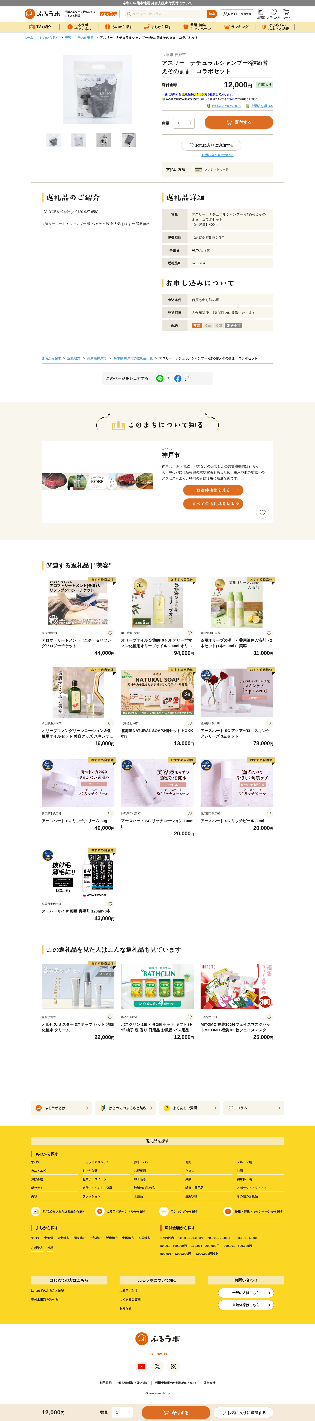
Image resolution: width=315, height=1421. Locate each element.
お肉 (188, 1162)
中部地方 (96, 1238)
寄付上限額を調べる (44, 1299)
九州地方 (37, 1247)
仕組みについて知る (226, 106)
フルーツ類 (244, 1162)
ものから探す (49, 37)
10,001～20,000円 (190, 1238)
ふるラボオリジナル (96, 1162)
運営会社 (210, 1382)
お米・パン (141, 1162)
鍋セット (37, 1187)
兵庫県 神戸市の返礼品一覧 (133, 358)
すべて (35, 1162)
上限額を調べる (262, 106)
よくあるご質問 (130, 1299)
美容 (68, 37)
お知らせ (126, 1308)
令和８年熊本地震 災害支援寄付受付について (157, 3)
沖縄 (50, 1247)
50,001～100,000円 (173, 1246)
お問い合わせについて (217, 155)
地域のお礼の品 (144, 1187)
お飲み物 (37, 1179)
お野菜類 (140, 1170)
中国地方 (128, 1238)
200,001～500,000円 (238, 1246)
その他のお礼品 (247, 1196)
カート (286, 17)
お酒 (240, 1170)
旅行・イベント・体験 (97, 1187)
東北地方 (63, 1238)
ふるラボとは (129, 1290)
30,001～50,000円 (249, 1238)
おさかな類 (90, 1170)
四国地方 (144, 1238)
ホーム (28, 37)
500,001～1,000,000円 (175, 1253)
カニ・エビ (38, 1170)
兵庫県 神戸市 (174, 55)
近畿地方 (73, 358)
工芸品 (138, 1196)
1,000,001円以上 (206, 1253)
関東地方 (80, 1238)
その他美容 (86, 37)
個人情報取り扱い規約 (133, 1382)
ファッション (91, 1196)
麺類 (188, 1179)
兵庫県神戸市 (96, 358)
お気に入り (273, 17)
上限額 (261, 17)
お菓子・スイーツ (94, 1179)
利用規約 (106, 1382)
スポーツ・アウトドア (252, 1187)
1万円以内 (167, 1238)
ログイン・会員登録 (239, 13)
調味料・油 (244, 1179)
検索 (212, 14)
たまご (189, 1170)
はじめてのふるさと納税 (47, 1290)
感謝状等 (191, 1196)
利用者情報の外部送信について (176, 1382)
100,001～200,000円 (205, 1246)
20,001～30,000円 (219, 1238)
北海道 (48, 1238)
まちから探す (51, 358)
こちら (230, 99)
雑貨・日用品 (194, 1187)
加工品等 (140, 1179)
